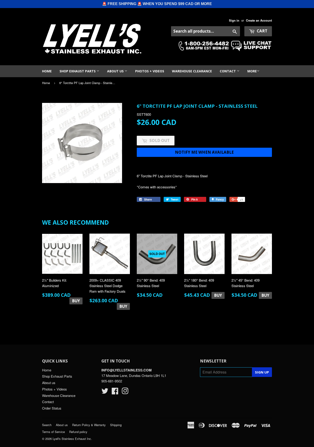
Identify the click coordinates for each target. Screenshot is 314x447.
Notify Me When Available (204, 152)
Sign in (234, 20)
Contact (228, 71)
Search (46, 425)
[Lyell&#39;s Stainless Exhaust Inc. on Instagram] (125, 392)
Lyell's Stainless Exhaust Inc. (72, 438)
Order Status (51, 408)
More (252, 71)
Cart (261, 31)
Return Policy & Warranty (89, 425)
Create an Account (259, 20)
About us (116, 71)
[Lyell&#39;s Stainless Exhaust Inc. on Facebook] (114, 392)
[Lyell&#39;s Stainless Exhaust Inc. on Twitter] (104, 392)
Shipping (116, 425)
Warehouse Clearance (192, 71)
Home (47, 71)
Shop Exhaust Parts (78, 71)
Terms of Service (53, 432)
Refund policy (78, 432)
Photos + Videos (149, 71)
